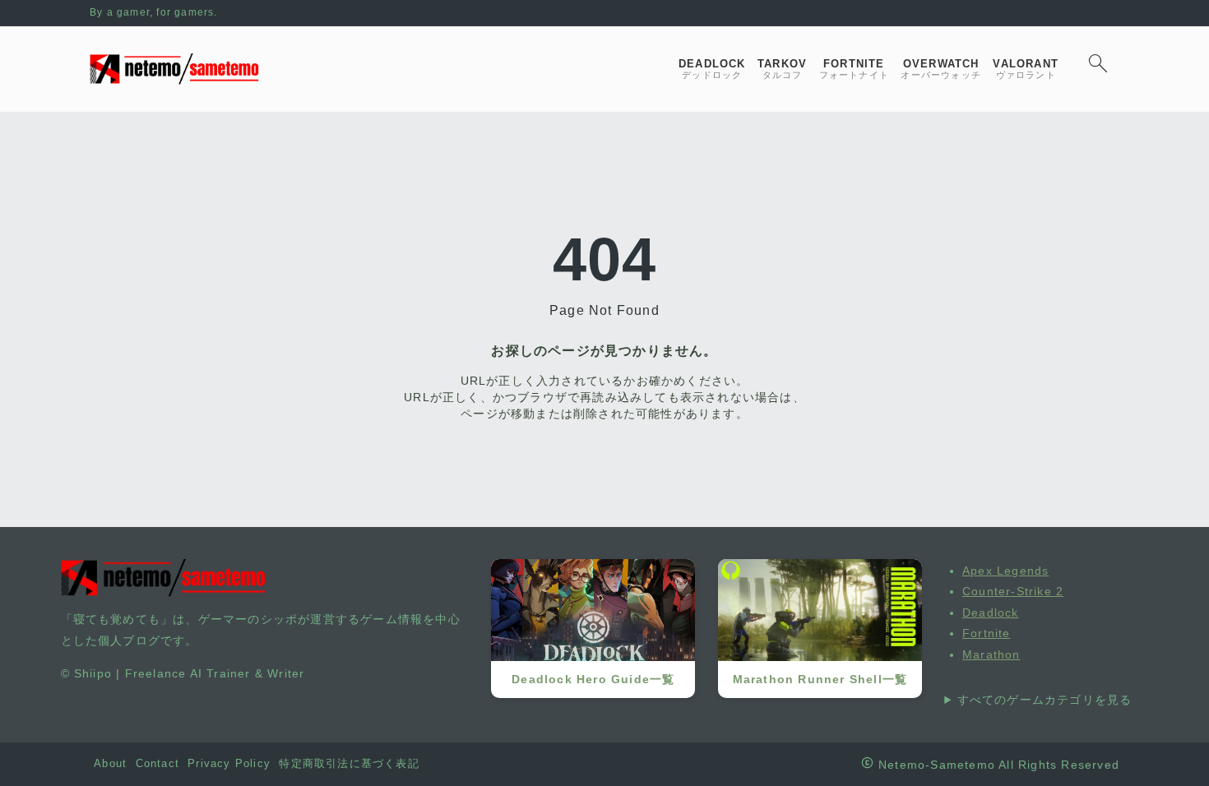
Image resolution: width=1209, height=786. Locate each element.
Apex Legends (1005, 570)
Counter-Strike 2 (1012, 591)
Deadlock (990, 612)
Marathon (991, 654)
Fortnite (986, 633)
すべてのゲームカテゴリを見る (1045, 699)
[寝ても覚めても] (174, 69)
